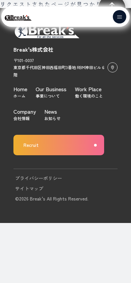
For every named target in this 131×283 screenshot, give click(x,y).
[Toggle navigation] (119, 16)
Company (24, 111)
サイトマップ (29, 188)
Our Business (51, 89)
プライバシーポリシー (38, 178)
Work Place (88, 89)
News (50, 111)
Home (20, 89)
